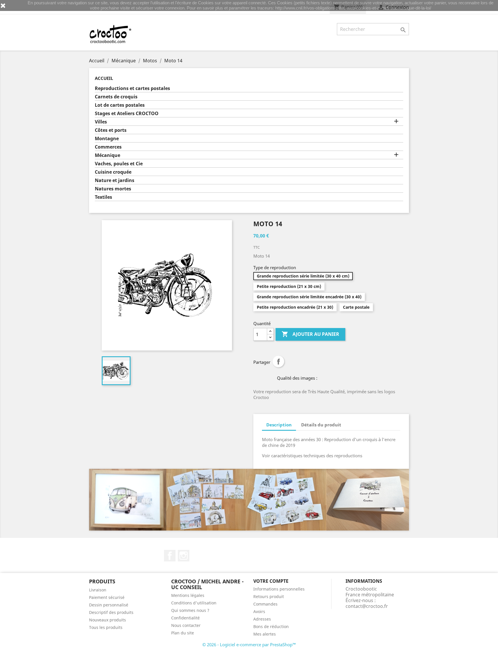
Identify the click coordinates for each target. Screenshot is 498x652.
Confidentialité (185, 618)
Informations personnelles (279, 589)
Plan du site (182, 633)
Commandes (265, 604)
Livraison (97, 590)
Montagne (107, 139)
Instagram (183, 555)
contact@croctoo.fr (367, 606)
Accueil (104, 78)
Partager (278, 361)
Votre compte (270, 581)
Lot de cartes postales (120, 105)
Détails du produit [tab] (321, 425)
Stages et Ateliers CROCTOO (127, 113)
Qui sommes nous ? (190, 610)
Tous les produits (105, 627)
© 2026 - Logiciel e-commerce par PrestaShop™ (249, 644)
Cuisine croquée (113, 172)
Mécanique (107, 155)
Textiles (103, 197)
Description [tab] (279, 425)
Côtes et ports (111, 130)
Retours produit (268, 596)
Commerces (108, 147)
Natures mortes (113, 189)
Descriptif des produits (111, 612)
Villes (101, 122)
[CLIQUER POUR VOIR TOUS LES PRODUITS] (249, 500)
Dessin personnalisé (108, 605)
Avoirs (259, 611)
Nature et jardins (114, 180)
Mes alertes (264, 634)
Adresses (262, 619)
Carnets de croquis (116, 97)
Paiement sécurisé (106, 597)
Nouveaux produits (107, 620)
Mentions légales (187, 595)
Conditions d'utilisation (193, 603)
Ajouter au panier (310, 334)
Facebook (170, 555)
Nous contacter (186, 625)
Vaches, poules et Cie (119, 164)
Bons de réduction (271, 626)
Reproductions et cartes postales (132, 88)
